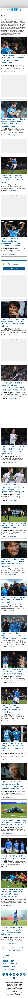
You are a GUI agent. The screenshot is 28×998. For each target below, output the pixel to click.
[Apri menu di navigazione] (26, 10)
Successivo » (16, 950)
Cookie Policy (8, 961)
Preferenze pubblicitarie (10, 963)
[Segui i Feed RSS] (14, 978)
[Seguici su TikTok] (21, 974)
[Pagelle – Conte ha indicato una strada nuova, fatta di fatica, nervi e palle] (14, 587)
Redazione (6, 958)
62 (9, 950)
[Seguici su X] (7, 974)
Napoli (10, 71)
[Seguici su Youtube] (24, 974)
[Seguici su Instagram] (10, 974)
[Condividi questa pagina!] (1, 10)
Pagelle (14, 71)
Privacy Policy (9, 967)
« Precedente (6, 948)
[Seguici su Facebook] (3, 974)
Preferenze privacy (8, 969)
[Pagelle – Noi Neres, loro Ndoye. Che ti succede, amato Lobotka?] (14, 846)
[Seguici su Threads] (17, 974)
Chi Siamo (6, 955)
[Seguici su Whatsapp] (14, 974)
